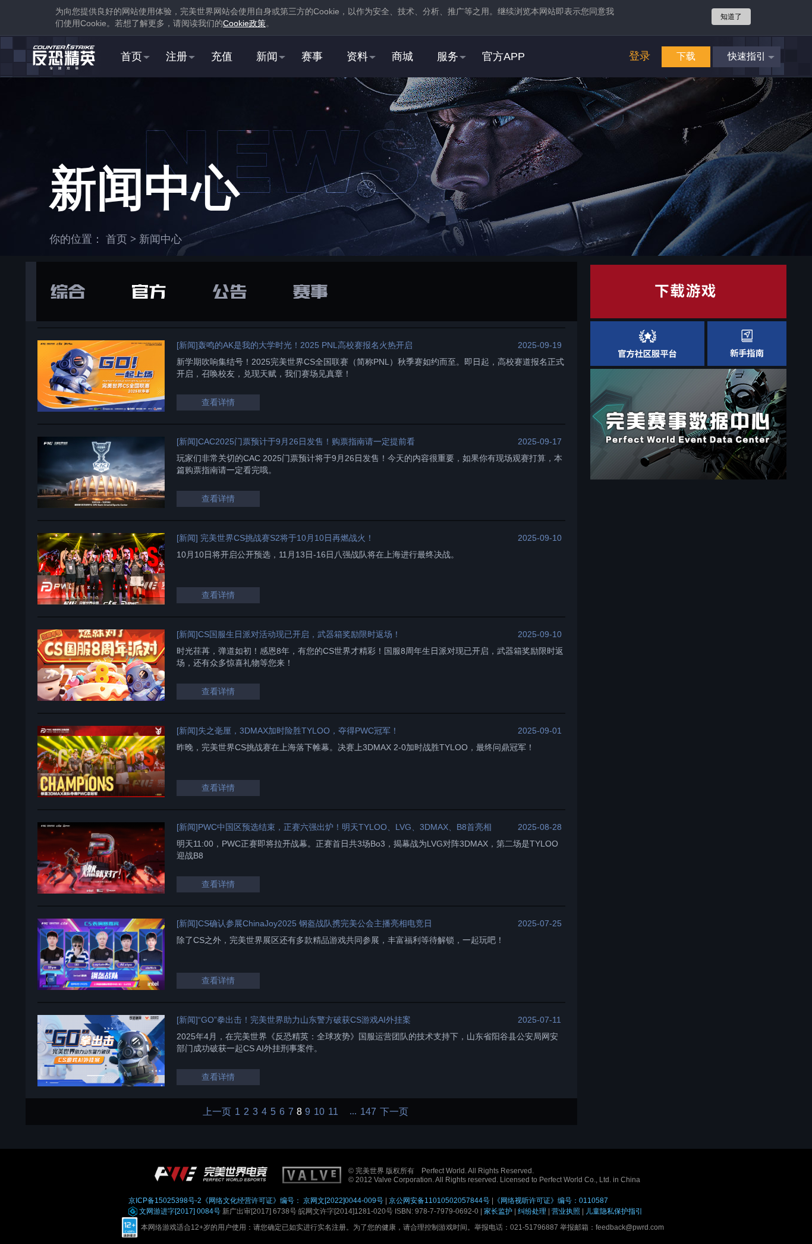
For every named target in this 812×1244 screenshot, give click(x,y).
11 (333, 1112)
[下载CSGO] (688, 291)
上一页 (217, 1112)
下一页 (394, 1112)
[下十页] (349, 1111)
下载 (685, 56)
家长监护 (498, 1211)
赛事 (310, 291)
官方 (148, 291)
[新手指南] (746, 343)
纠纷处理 (532, 1211)
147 (368, 1112)
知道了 (731, 16)
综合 (67, 291)
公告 (229, 291)
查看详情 (218, 402)
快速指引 (747, 56)
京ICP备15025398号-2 (165, 1200)
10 (319, 1112)
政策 (244, 23)
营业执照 (566, 1211)
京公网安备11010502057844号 (439, 1200)
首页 (116, 239)
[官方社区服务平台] (647, 343)
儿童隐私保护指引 (614, 1211)
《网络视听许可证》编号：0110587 (550, 1200)
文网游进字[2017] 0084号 (179, 1211)
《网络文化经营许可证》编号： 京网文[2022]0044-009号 (292, 1200)
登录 (639, 56)
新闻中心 (160, 239)
